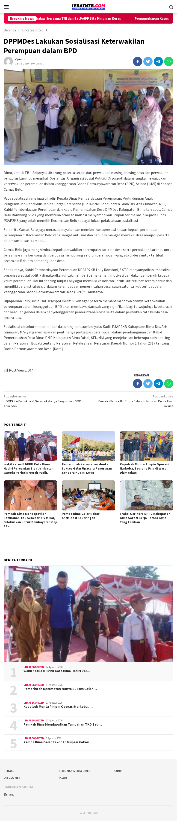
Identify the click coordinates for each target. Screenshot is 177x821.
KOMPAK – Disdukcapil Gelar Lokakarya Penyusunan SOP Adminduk (42, 401)
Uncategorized (34, 667)
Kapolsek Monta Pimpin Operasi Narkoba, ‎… (58, 707)
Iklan (63, 778)
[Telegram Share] (158, 61)
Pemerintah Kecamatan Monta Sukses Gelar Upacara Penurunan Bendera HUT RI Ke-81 (87, 468)
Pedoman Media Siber (75, 771)
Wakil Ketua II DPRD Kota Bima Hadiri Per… (57, 671)
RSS (11, 795)
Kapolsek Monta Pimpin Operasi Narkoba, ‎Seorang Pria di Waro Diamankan (144, 468)
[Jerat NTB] (88, 6)
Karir (118, 771)
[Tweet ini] (148, 61)
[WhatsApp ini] (168, 61)
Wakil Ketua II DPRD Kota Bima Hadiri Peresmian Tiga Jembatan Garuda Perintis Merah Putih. (28, 468)
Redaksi (9, 771)
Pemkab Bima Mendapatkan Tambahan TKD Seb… (63, 724)
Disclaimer (12, 778)
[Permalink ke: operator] (8, 61)
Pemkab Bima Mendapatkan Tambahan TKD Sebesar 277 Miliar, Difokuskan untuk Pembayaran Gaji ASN (30, 520)
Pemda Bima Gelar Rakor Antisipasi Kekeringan (81, 516)
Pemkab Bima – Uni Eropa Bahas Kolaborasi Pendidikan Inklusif (135, 401)
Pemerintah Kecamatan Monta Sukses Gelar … (60, 689)
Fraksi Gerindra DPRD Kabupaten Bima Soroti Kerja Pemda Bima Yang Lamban (145, 518)
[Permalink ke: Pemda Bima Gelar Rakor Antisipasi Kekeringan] (88, 495)
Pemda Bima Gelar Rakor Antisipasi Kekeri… (58, 742)
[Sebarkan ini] (137, 61)
